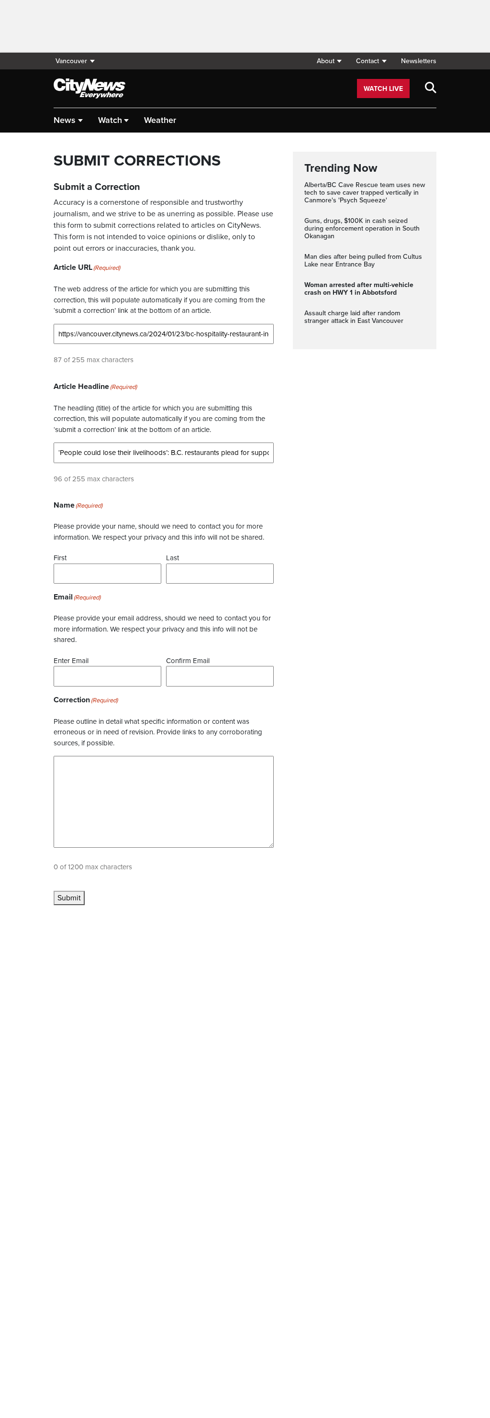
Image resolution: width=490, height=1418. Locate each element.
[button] (329, 61)
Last (172, 558)
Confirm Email (188, 660)
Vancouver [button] (71, 61)
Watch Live (383, 89)
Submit (69, 898)
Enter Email (71, 660)
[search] (430, 88)
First (60, 558)
